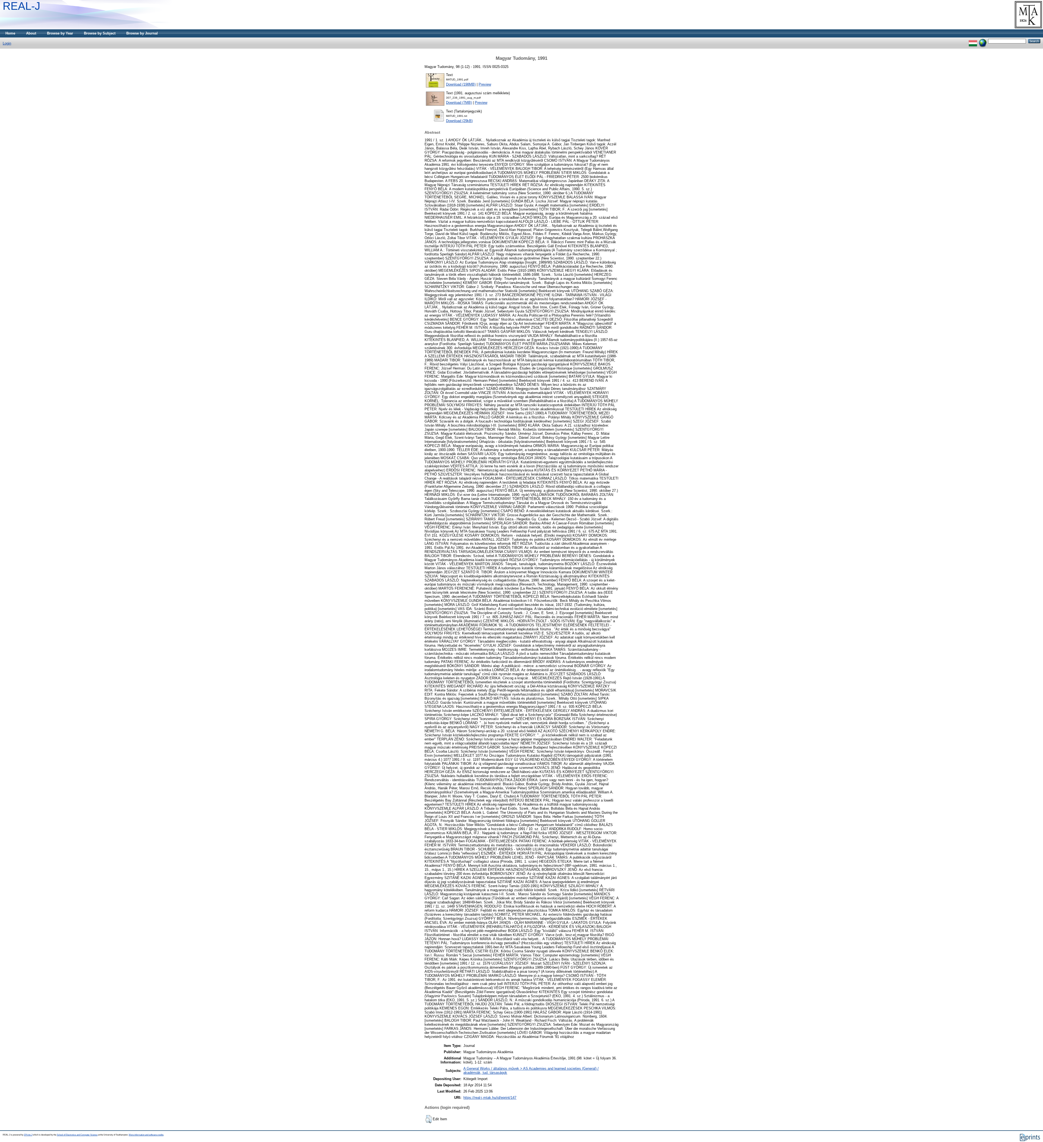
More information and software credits (146, 1135)
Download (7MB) (459, 103)
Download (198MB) (461, 84)
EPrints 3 (28, 1135)
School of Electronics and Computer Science (77, 1135)
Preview (485, 84)
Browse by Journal (142, 33)
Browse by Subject (99, 33)
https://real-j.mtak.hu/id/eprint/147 (489, 1098)
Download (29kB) (459, 121)
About (31, 33)
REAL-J (21, 6)
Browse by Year (60, 33)
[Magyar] (973, 41)
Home (10, 33)
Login (7, 43)
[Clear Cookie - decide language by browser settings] (982, 41)
